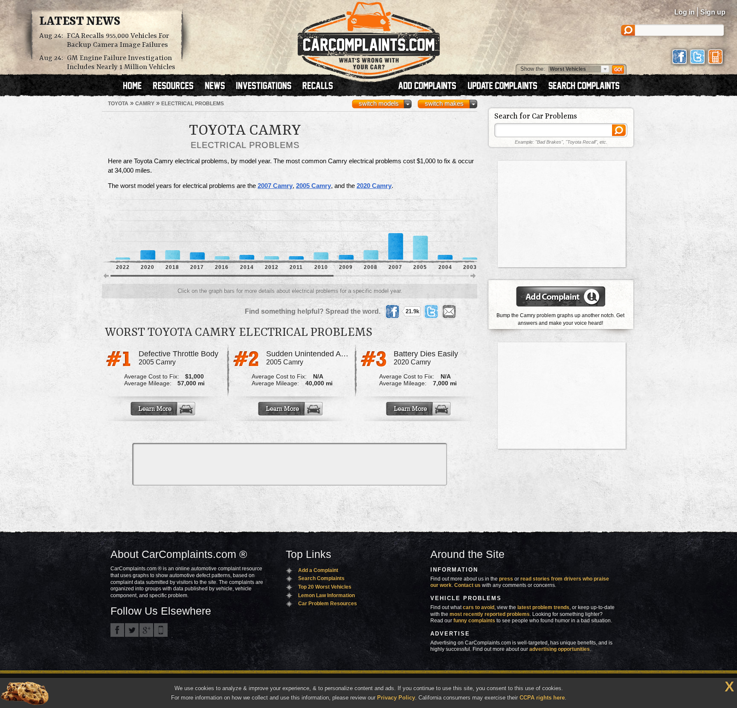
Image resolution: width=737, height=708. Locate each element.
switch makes (444, 103)
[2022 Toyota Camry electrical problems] (122, 230)
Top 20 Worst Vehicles (324, 587)
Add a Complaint (318, 570)
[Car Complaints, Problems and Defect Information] (369, 38)
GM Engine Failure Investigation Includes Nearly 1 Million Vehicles (121, 62)
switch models (379, 103)
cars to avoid (478, 607)
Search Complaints (321, 578)
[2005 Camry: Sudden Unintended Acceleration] (291, 408)
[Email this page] (449, 311)
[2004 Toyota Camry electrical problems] (445, 230)
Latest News (79, 22)
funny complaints (474, 621)
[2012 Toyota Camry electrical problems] (271, 230)
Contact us (467, 585)
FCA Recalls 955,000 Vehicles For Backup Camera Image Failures (118, 40)
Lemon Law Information (326, 595)
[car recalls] (318, 86)
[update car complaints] (506, 86)
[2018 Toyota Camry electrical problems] (172, 230)
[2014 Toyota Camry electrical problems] (246, 230)
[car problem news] (218, 86)
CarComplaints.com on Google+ (146, 630)
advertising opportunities (559, 649)
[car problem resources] (177, 86)
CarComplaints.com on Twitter (132, 630)
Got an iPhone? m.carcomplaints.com (161, 630)
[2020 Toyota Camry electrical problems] (147, 230)
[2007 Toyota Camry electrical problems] (395, 230)
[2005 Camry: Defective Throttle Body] (163, 408)
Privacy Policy (396, 697)
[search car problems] (587, 86)
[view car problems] (136, 86)
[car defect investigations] (267, 86)
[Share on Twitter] (431, 311)
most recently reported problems (490, 614)
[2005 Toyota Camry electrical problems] (420, 230)
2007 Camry (275, 185)
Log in (684, 12)
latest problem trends (543, 607)
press (506, 579)
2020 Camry (374, 185)
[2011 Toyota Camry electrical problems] (296, 230)
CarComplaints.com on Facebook (117, 630)
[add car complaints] (431, 86)
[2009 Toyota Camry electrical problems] (346, 230)
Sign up (712, 12)
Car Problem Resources (327, 604)
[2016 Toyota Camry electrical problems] (222, 230)
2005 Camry (313, 185)
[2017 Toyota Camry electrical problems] (197, 230)
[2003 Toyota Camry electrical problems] (469, 230)
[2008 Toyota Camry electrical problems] (371, 230)
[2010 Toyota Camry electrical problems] (321, 230)
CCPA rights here (542, 697)
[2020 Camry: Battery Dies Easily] (419, 408)
